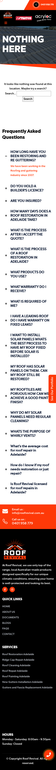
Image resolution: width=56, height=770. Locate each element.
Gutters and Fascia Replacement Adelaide (27, 687)
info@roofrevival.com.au (28, 513)
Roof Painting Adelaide (16, 676)
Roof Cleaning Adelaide (16, 665)
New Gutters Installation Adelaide (22, 682)
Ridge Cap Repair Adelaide (18, 660)
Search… (10, 93)
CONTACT (8, 634)
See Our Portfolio (52, 389)
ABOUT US (8, 612)
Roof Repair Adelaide (15, 671)
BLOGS (6, 623)
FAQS (5, 628)
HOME (6, 606)
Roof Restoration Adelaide (18, 654)
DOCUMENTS (10, 617)
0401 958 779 (47, 5)
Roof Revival (31, 758)
